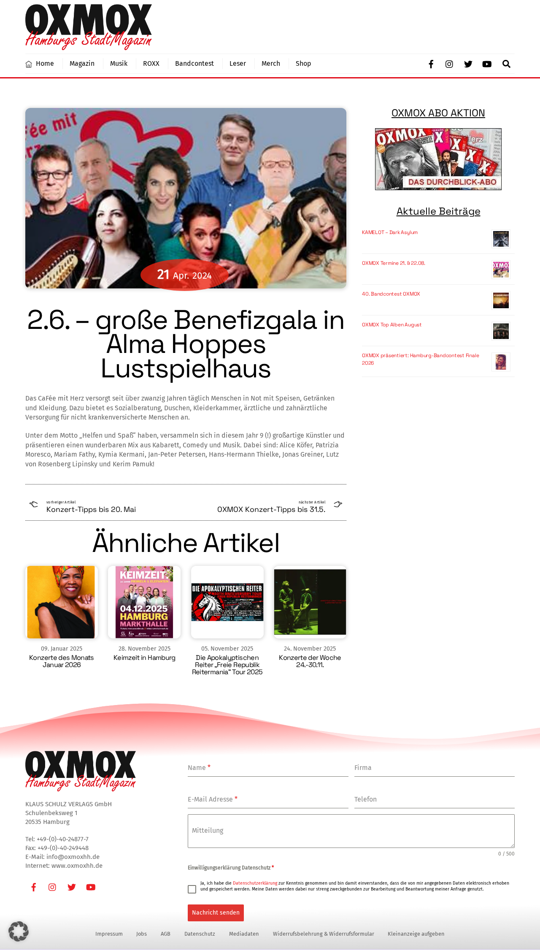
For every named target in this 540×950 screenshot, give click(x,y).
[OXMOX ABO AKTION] (438, 159)
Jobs (141, 934)
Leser (238, 63)
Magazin (82, 63)
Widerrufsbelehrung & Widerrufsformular (323, 934)
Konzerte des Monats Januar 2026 (61, 661)
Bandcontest (194, 63)
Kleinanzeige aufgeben (416, 934)
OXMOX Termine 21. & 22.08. (393, 263)
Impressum (109, 934)
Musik (118, 63)
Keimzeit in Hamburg (144, 657)
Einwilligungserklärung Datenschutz (231, 868)
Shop (303, 63)
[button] (18, 931)
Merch (271, 63)
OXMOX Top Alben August (392, 324)
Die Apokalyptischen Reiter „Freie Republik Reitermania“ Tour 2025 (227, 664)
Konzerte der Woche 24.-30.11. (310, 661)
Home (44, 63)
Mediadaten (244, 934)
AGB (165, 934)
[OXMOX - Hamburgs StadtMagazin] (88, 46)
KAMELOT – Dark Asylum (390, 232)
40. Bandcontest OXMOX (391, 294)
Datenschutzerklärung (255, 883)
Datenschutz (199, 934)
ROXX (151, 63)
